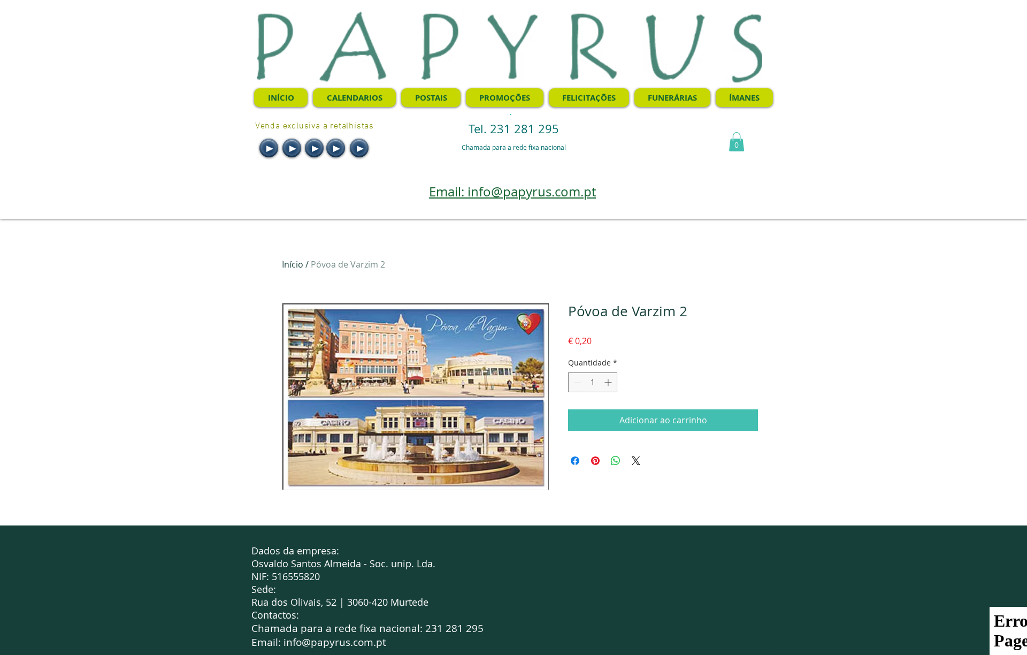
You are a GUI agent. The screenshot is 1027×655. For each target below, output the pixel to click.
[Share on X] (636, 460)
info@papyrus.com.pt (334, 642)
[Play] (268, 148)
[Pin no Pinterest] (595, 460)
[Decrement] (576, 382)
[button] (737, 141)
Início (292, 264)
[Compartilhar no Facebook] (575, 460)
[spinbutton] (592, 382)
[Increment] (609, 382)
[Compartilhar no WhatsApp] (615, 460)
